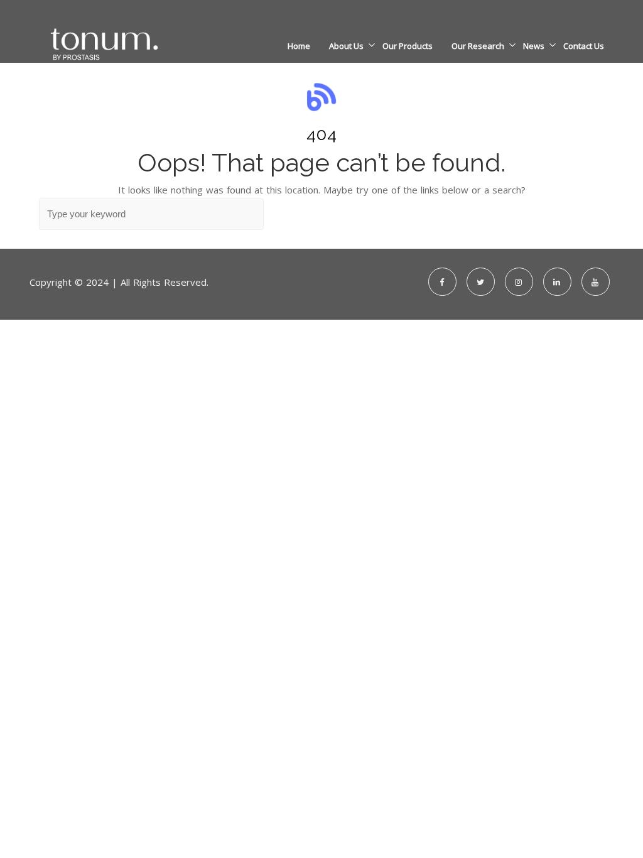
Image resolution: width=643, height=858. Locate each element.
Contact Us (583, 46)
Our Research (477, 46)
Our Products (407, 46)
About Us (346, 46)
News (533, 46)
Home (299, 46)
